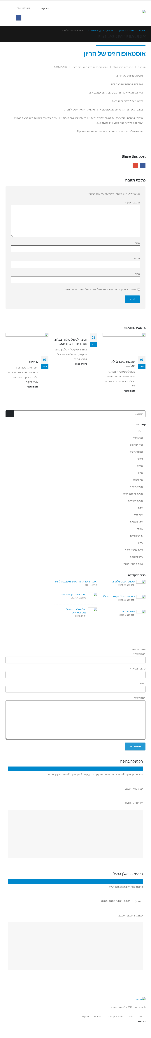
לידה (140, 508)
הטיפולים (98, 1016)
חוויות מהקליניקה (115, 1016)
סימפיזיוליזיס (136, 536)
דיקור (85, 67)
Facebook (142, 165)
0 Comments (60, 67)
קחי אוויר (33, 362)
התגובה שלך (132, 202)
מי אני (130, 1016)
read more (129, 391)
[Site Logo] (136, 13)
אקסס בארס (136, 452)
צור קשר (44, 8)
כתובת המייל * (137, 668)
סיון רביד (141, 67)
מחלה (115, 67)
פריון (140, 543)
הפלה (140, 466)
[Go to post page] (86, 335)
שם (137, 243)
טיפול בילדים (136, 487)
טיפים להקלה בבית (133, 494)
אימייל (135, 258)
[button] (10, 8)
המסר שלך (139, 698)
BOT (140, 431)
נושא (142, 683)
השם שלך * (139, 654)
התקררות (138, 480)
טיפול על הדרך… (126, 611)
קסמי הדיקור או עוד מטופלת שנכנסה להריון (76, 581)
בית (140, 1016)
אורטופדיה (128, 67)
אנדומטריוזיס (136, 445)
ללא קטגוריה (136, 522)
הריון (121, 67)
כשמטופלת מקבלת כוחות (73, 594)
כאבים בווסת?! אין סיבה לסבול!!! (118, 596)
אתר (137, 273)
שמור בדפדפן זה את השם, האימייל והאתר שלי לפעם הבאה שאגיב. (99, 289)
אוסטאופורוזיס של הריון (98, 67)
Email (135, 165)
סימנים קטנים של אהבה (122, 581)
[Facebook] (18, 17)
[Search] (10, 413)
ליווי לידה (138, 515)
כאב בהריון (77, 67)
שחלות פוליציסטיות (133, 564)
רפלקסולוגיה (136, 557)
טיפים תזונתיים (135, 501)
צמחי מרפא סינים (134, 550)
